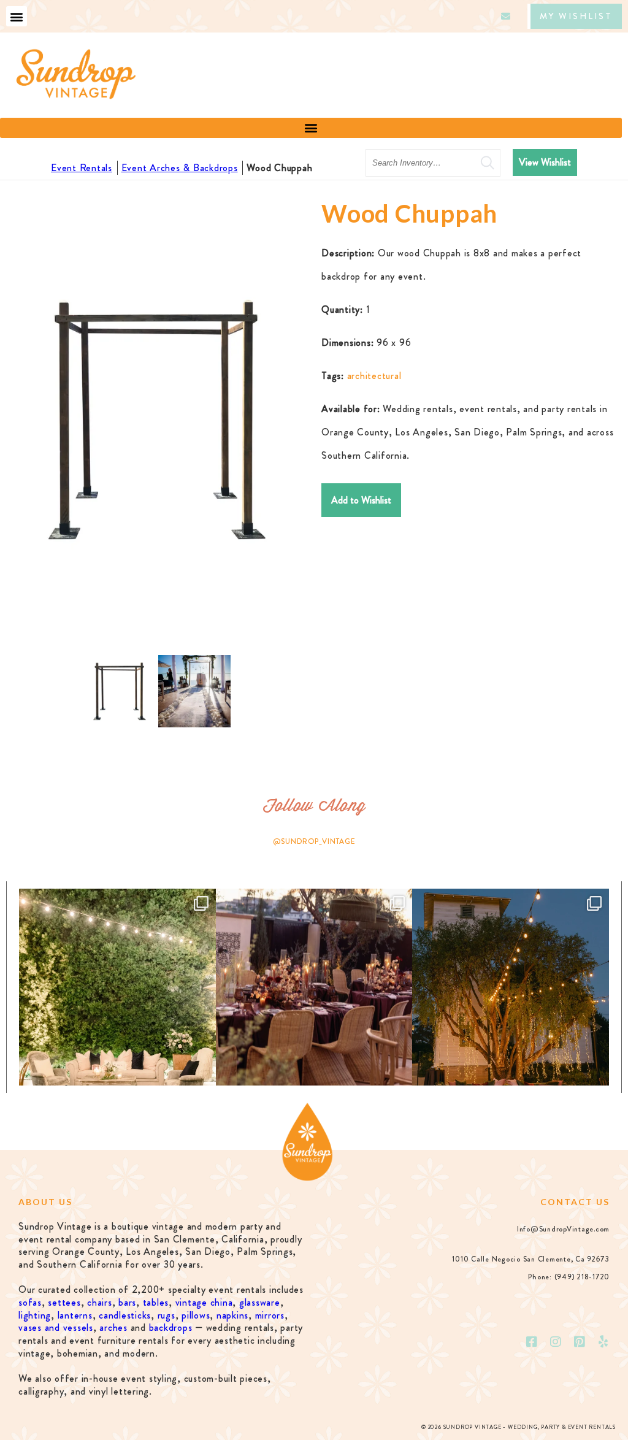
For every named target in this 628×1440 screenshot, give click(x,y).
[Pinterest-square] (579, 1342)
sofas (30, 1302)
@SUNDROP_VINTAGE (314, 841)
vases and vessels (55, 1327)
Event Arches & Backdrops (179, 168)
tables (156, 1302)
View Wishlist (545, 162)
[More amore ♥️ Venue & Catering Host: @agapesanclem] (314, 987)
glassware (259, 1302)
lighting (34, 1315)
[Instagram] (556, 1342)
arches (113, 1327)
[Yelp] (603, 1342)
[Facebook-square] (532, 1342)
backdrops (171, 1327)
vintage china (204, 1302)
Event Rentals (81, 168)
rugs (166, 1315)
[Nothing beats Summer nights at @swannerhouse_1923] (510, 987)
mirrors (270, 1315)
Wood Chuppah (279, 168)
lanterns (75, 1315)
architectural (374, 376)
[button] (16, 16)
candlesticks (125, 1315)
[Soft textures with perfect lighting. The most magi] (117, 987)
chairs (99, 1302)
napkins (232, 1315)
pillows (196, 1315)
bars (127, 1302)
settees (64, 1302)
